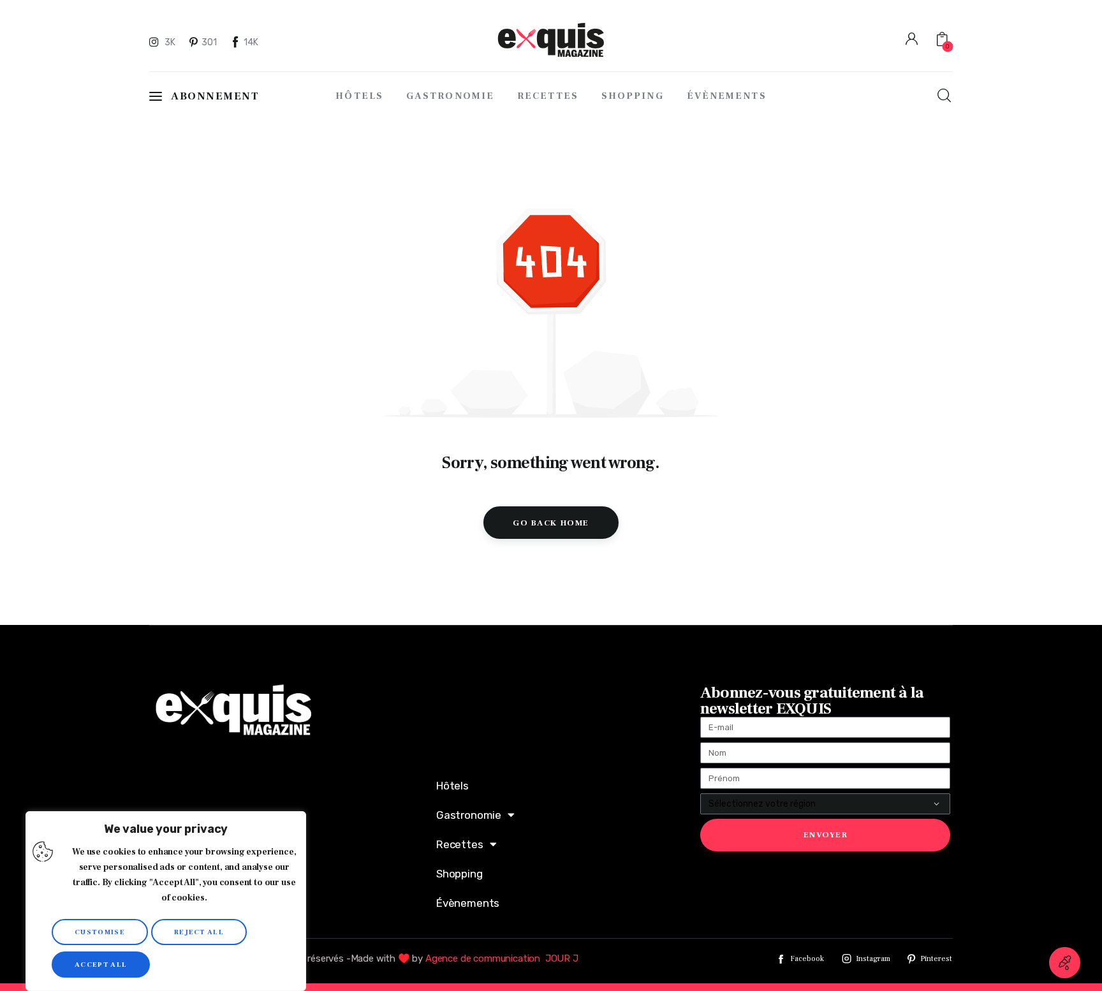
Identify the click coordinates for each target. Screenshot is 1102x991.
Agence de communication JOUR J (501, 958)
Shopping (459, 873)
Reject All (199, 932)
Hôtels (452, 785)
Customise (100, 932)
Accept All (101, 964)
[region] (166, 901)
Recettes (459, 844)
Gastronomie (468, 815)
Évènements (467, 903)
